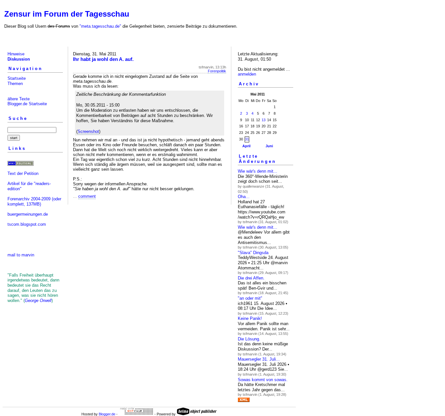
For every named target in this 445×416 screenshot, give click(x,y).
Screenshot (88, 131)
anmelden (247, 74)
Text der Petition (22, 173)
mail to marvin (20, 254)
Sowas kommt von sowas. (263, 379)
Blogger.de (107, 414)
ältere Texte (18, 98)
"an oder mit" (250, 298)
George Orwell (38, 300)
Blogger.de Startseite (27, 103)
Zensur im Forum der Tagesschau (66, 13)
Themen (15, 83)
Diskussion (18, 59)
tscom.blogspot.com (26, 224)
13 (264, 120)
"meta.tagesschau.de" (100, 26)
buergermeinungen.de (27, 214)
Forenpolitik (217, 71)
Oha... (244, 196)
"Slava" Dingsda (253, 252)
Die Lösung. (249, 339)
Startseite (16, 78)
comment (87, 196)
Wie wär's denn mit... (257, 171)
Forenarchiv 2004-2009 (28, 198)
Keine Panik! (250, 318)
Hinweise (15, 53)
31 (247, 139)
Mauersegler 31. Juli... (259, 359)
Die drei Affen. (251, 278)
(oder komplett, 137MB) (34, 201)
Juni (269, 146)
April (246, 146)
